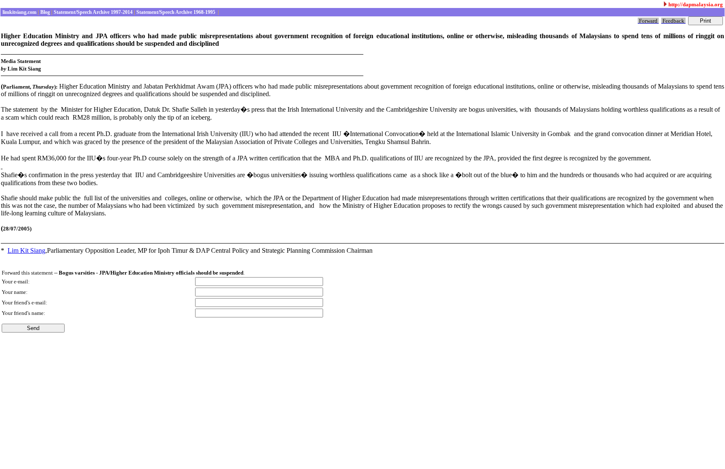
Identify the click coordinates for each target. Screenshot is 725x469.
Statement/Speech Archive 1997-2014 (92, 12)
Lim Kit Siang (26, 250)
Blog (44, 12)
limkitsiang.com (19, 12)
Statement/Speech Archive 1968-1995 (175, 12)
